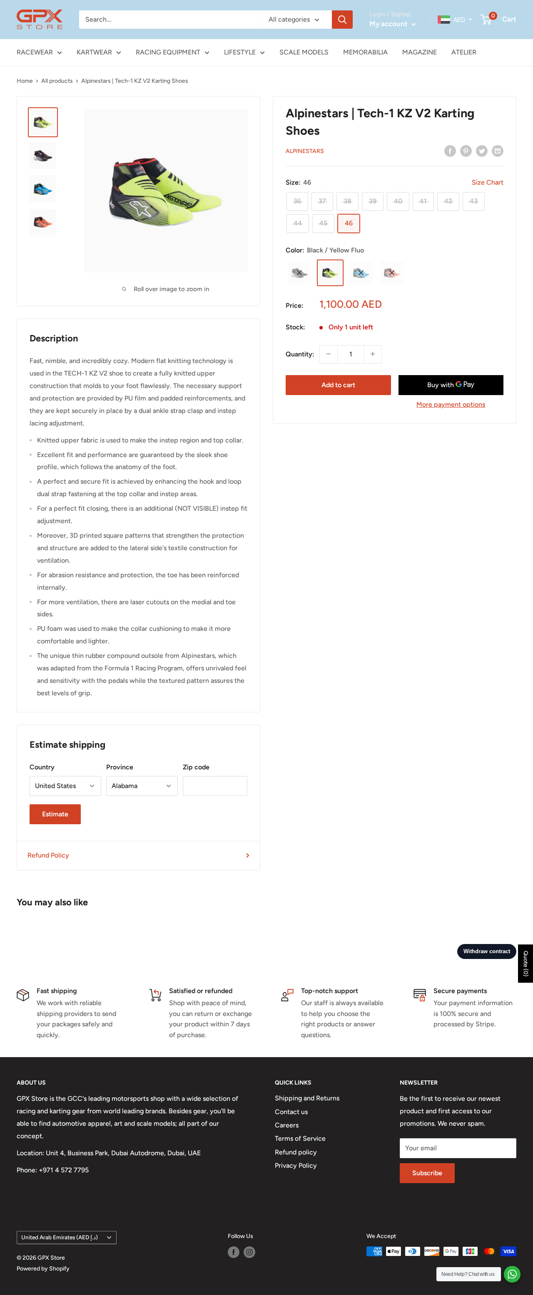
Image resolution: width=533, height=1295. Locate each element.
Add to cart (338, 384)
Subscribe (427, 1173)
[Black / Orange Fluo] (392, 272)
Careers (287, 1125)
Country (42, 767)
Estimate (55, 814)
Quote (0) (525, 963)
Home (25, 80)
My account (389, 24)
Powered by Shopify (43, 1268)
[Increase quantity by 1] (372, 354)
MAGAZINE (419, 52)
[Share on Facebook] (450, 150)
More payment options (450, 404)
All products (57, 80)
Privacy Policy (296, 1165)
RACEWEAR (35, 52)
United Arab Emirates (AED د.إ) (59, 1237)
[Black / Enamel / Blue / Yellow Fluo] (361, 272)
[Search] (342, 19)
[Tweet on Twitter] (482, 150)
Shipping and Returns (307, 1098)
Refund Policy (48, 855)
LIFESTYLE (240, 52)
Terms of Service (300, 1138)
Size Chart (487, 182)
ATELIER (463, 52)
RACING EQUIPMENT (168, 52)
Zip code (196, 767)
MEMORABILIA (365, 52)
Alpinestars (305, 151)
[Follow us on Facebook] (233, 1252)
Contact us (291, 1112)
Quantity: (300, 354)
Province (119, 767)
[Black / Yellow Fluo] (330, 272)
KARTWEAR (94, 52)
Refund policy (296, 1152)
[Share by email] (497, 150)
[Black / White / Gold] (299, 272)
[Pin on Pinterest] (466, 150)
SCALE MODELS (304, 52)
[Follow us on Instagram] (249, 1252)
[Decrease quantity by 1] (328, 354)
